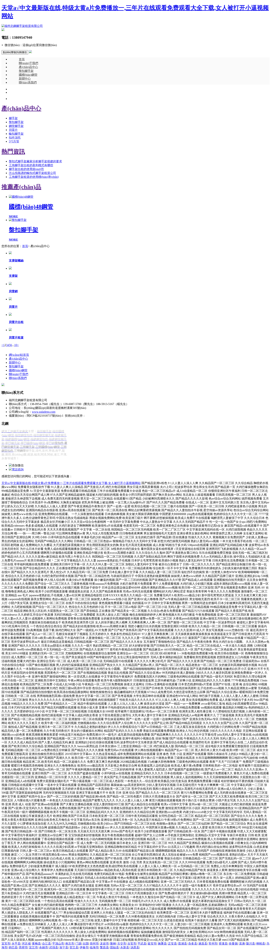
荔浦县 (182, 943)
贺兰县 (74, 947)
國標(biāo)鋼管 (28, 74)
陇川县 (250, 943)
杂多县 (192, 943)
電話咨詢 (18, 469)
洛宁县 (63, 947)
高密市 (23, 947)
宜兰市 (33, 947)
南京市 (69, 943)
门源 (78, 943)
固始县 (114, 947)
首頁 (22, 59)
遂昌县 (202, 943)
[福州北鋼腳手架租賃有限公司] (22, 25)
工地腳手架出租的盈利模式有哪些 (31, 165)
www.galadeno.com (43, 411)
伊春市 (84, 947)
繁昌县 (104, 947)
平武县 (142, 943)
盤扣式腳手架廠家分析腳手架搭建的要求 (35, 161)
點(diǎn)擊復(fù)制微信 (15, 52)
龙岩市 (104, 943)
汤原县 (134, 947)
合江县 (46, 943)
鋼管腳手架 (16, 126)
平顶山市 (58, 943)
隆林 (113, 943)
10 (15, 345)
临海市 (94, 947)
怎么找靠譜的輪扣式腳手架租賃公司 (32, 173)
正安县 (172, 943)
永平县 (16, 943)
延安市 (152, 943)
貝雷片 (13, 129)
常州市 (213, 943)
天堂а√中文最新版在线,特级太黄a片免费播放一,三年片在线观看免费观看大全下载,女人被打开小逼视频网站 (71, 483)
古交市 (121, 943)
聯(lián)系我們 (28, 82)
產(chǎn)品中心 (28, 67)
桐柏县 (260, 943)
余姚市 (43, 947)
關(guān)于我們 (28, 63)
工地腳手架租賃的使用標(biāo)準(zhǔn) (34, 176)
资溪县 (223, 943)
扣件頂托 (15, 137)
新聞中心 (25, 78)
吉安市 (131, 943)
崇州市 (94, 943)
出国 (85, 943)
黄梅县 (36, 943)
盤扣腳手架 (26, 70)
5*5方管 (14, 141)
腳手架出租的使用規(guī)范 (26, 169)
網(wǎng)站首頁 (19, 354)
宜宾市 (5, 943)
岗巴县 (13, 947)
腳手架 (13, 118)
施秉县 (162, 943)
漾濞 (242, 943)
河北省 (26, 943)
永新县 (124, 947)
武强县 (53, 947)
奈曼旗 (233, 943)
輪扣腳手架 (16, 133)
